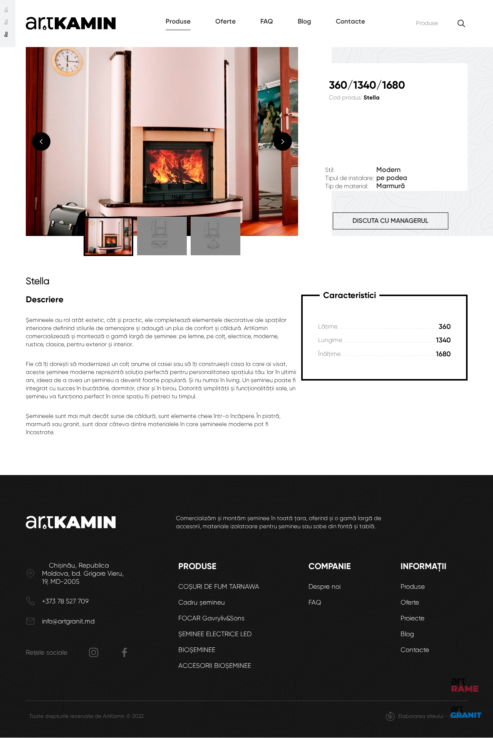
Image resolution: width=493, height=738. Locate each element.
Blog (304, 21)
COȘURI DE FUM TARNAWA (218, 586)
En (6, 9)
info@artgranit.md (68, 621)
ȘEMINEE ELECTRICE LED (215, 634)
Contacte (350, 21)
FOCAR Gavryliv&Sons (211, 618)
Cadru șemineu (201, 602)
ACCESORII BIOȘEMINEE (214, 665)
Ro (6, 34)
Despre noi (324, 586)
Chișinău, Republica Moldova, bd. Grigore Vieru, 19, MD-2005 (83, 573)
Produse (178, 21)
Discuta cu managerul (390, 220)
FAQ (266, 21)
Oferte (225, 21)
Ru (6, 22)
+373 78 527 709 (65, 601)
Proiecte (412, 618)
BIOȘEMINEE (196, 650)
